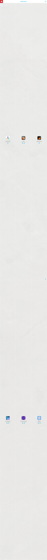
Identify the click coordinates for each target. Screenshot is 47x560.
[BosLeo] (4, 2)
